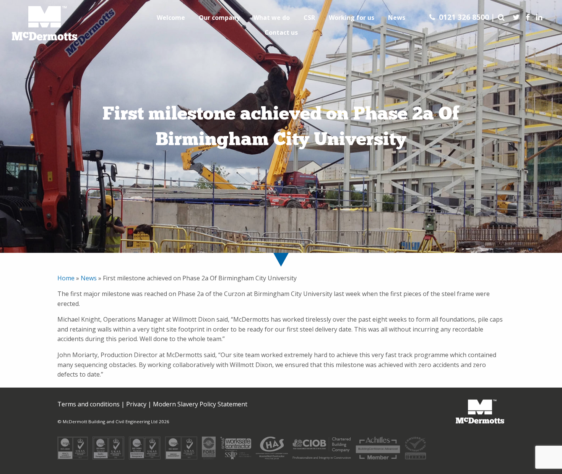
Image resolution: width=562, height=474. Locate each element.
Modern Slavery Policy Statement (200, 404)
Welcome (171, 17)
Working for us (351, 17)
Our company (219, 17)
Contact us (281, 32)
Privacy (136, 404)
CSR (309, 17)
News (396, 17)
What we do (271, 17)
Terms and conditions (88, 404)
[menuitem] (171, 17)
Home (66, 278)
